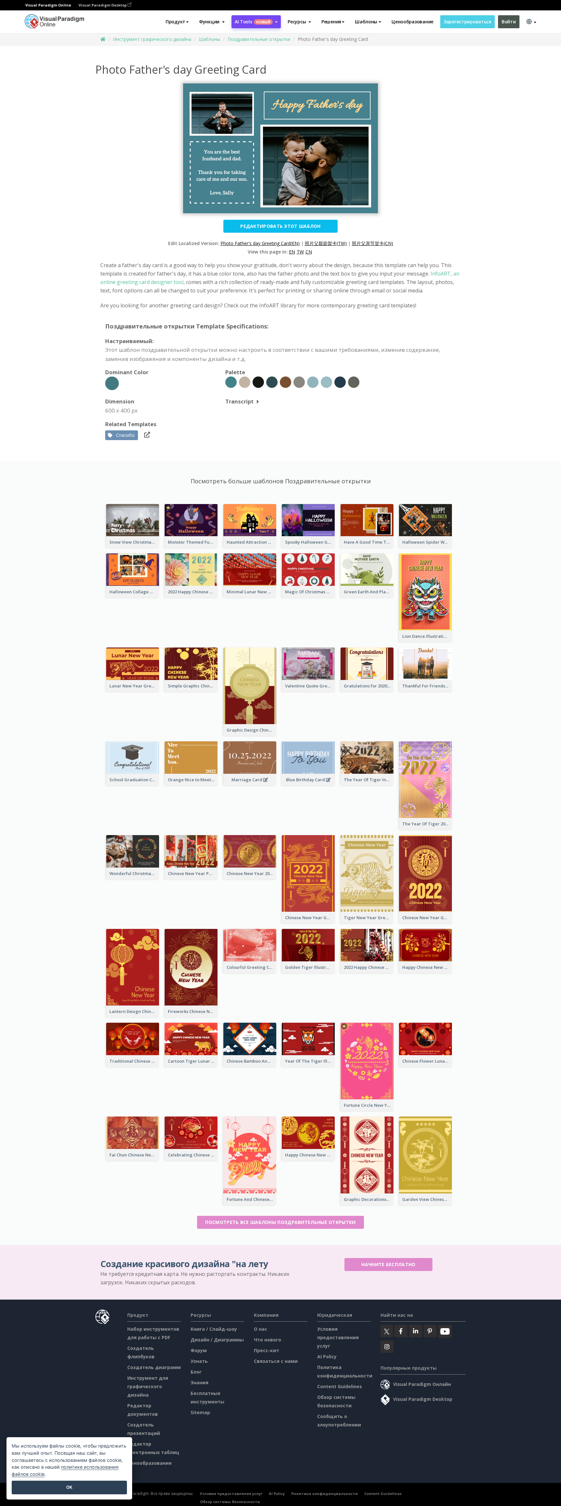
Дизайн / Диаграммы (217, 1340)
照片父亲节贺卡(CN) (372, 243)
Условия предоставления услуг (338, 1337)
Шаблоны (209, 39)
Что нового (267, 1340)
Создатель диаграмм (154, 1367)
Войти (509, 22)
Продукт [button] (175, 22)
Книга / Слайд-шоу (214, 1329)
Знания (199, 1382)
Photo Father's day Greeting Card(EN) (260, 243)
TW (300, 252)
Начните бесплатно (388, 1264)
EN (292, 252)
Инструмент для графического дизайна (147, 1386)
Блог (196, 1372)
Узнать (199, 1361)
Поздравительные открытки (259, 39)
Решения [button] (331, 22)
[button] (211, 21)
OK (69, 1487)
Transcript (239, 401)
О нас (260, 1329)
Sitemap (200, 1412)
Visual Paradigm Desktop (103, 5)
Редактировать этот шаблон (280, 226)
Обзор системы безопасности (230, 1501)
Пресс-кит (266, 1350)
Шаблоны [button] (366, 22)
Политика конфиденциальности (324, 1493)
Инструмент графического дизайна (152, 39)
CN (308, 252)
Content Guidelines (339, 1386)
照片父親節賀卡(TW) (326, 243)
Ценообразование (412, 22)
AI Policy (327, 1356)
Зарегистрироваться (467, 22)
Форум (199, 1350)
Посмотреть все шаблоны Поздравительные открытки (280, 1222)
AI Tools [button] (252, 22)
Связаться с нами (276, 1361)
